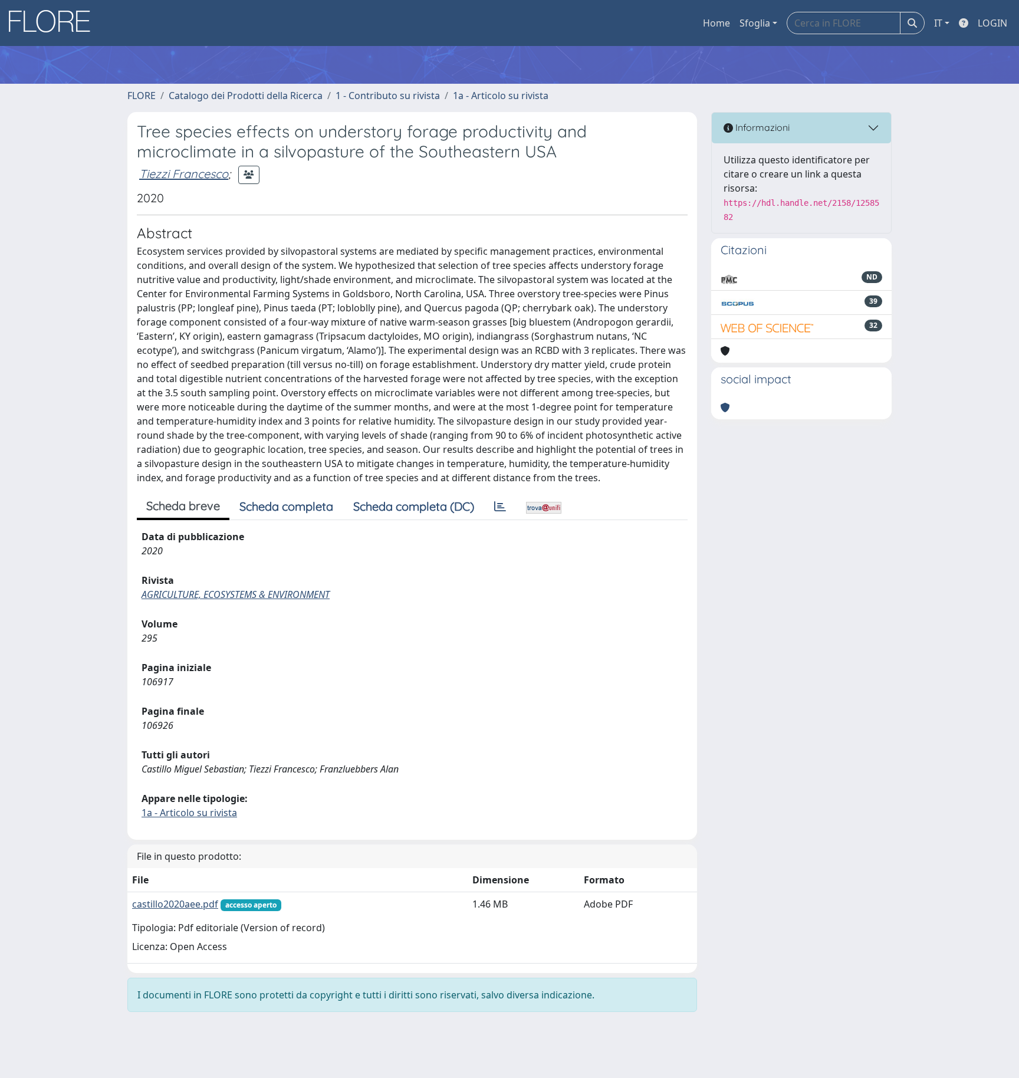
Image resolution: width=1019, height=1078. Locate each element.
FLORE (141, 95)
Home (716, 23)
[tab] (500, 506)
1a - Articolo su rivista (500, 95)
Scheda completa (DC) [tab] (413, 506)
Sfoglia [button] (754, 23)
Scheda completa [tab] (286, 506)
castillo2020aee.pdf (175, 904)
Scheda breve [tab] (183, 505)
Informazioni (761, 127)
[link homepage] (53, 23)
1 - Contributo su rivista (388, 95)
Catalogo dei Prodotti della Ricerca (246, 95)
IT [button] (938, 23)
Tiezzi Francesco (183, 173)
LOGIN (992, 23)
